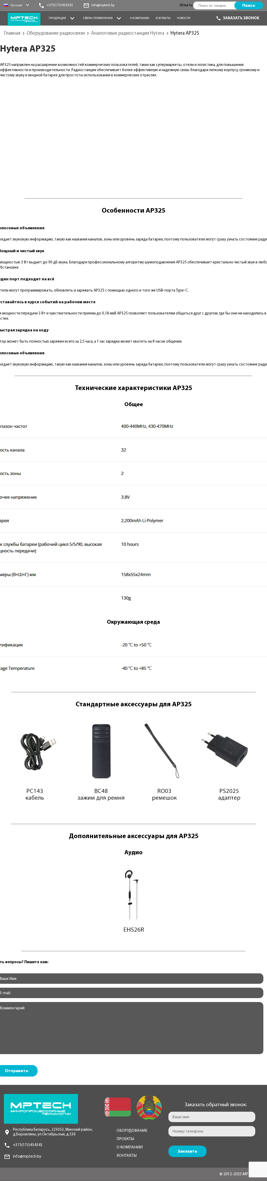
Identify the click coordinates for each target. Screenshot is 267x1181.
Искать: (186, 5)
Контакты (163, 18)
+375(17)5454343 (28, 1145)
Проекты (125, 1139)
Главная (12, 33)
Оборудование (132, 1131)
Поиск (248, 5)
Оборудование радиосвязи (56, 33)
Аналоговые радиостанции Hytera (127, 33)
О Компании (139, 18)
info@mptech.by (27, 1157)
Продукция (57, 18)
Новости (183, 18)
